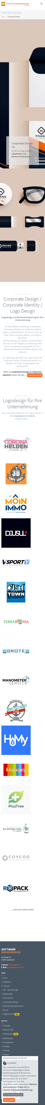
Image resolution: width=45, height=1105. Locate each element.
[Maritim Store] (33, 717)
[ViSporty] (33, 569)
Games (6, 986)
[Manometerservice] (33, 688)
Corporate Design (11, 1002)
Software (7, 982)
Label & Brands (33, 375)
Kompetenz (8, 1042)
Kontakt (6, 1026)
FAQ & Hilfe (8, 1030)
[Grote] (33, 658)
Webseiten (8, 994)
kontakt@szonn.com (15, 967)
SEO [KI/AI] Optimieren (13, 1006)
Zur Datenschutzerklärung (13, 1095)
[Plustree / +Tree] (33, 806)
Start (3, 17)
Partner (6, 1050)
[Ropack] (33, 895)
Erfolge (6, 1046)
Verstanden (9, 1100)
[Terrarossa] (33, 628)
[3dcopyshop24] (33, 480)
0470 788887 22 (15, 965)
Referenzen (8, 1038)
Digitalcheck (10, 1014)
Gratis (5, 1010)
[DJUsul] (33, 539)
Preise (6, 1054)
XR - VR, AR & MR (10, 990)
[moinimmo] (33, 510)
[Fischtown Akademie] (33, 599)
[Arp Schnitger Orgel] (33, 836)
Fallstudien (10, 1034)
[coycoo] (33, 865)
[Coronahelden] (33, 451)
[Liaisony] (33, 776)
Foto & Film (8, 998)
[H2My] (33, 747)
